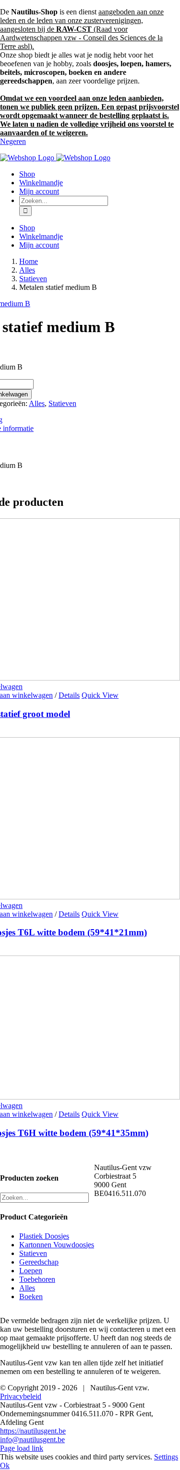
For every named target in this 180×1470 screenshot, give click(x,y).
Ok (5, 1465)
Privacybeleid (20, 1396)
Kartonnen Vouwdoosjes (56, 1245)
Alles (37, 403)
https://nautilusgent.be (33, 1431)
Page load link (21, 1448)
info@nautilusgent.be (32, 1439)
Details (69, 695)
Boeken (31, 1296)
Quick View (100, 695)
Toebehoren (37, 1279)
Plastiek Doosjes (44, 1236)
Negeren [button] (13, 141)
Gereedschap (39, 1262)
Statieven (62, 403)
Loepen (30, 1271)
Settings (166, 1457)
